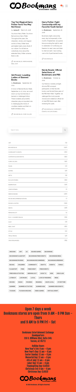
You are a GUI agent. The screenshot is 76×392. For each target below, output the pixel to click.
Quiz (9, 222)
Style (10, 231)
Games (10, 171)
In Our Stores (52, 111)
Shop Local (49, 282)
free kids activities (17, 273)
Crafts (43, 264)
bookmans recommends (35, 260)
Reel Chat (14, 63)
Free (22, 269)
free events (44, 269)
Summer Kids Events (56, 286)
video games (39, 290)
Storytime (61, 282)
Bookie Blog (18, 61)
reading (39, 282)
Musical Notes (13, 203)
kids (51, 273)
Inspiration (12, 184)
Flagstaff (13, 269)
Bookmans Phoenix (16, 260)
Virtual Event (53, 290)
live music (23, 277)
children (21, 264)
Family (60, 264)
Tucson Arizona (25, 290)
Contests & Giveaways (16, 156)
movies (12, 282)
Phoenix (29, 282)
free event (32, 269)
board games (36, 251)
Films (10, 166)
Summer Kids (40, 286)
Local (33, 277)
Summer (12, 286)
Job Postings (12, 189)
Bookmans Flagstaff (17, 256)
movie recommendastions (17, 198)
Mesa (56, 277)
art (20, 251)
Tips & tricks (12, 236)
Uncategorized (13, 240)
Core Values (27, 114)
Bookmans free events (37, 256)
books (12, 264)
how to (43, 273)
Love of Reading (45, 277)
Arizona (13, 251)
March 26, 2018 (26, 30)
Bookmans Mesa (55, 256)
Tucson (12, 290)
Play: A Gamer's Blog (15, 217)
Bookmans (48, 30)
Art (9, 143)
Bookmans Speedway (55, 260)
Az (27, 251)
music (20, 282)
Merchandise (27, 61)
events (52, 264)
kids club (60, 273)
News (10, 208)
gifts (10, 175)
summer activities (25, 286)
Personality (12, 212)
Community (32, 264)
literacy (13, 277)
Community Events (14, 152)
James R (16, 30)
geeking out (32, 273)
